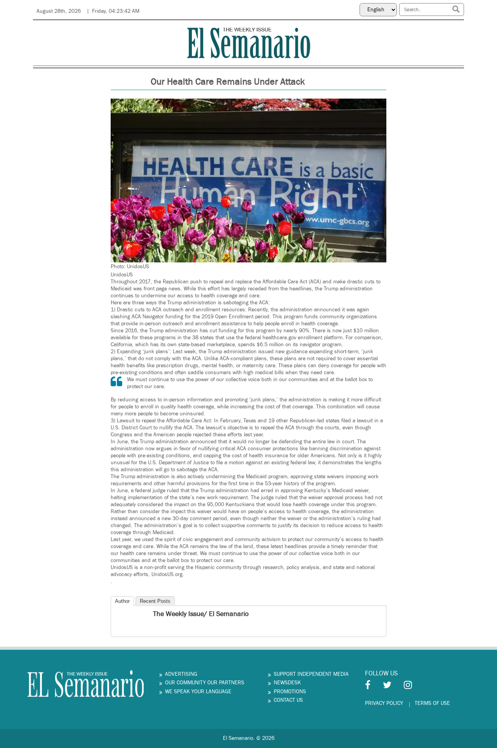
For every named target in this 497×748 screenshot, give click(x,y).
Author (122, 601)
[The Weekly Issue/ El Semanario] (118, 614)
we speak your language (198, 691)
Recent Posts (155, 601)
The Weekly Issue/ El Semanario (200, 613)
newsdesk (287, 682)
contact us (288, 700)
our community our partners (204, 682)
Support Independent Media (311, 674)
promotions (290, 691)
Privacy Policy (384, 703)
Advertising (181, 674)
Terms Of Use (432, 703)
